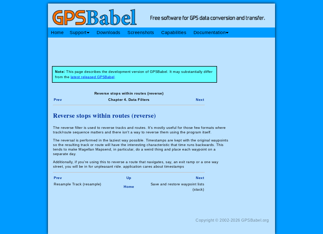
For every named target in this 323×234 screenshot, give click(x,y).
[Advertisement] (144, 50)
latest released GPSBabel (93, 77)
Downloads (108, 32)
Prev (58, 100)
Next (200, 100)
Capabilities (173, 32)
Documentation (210, 32)
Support (78, 32)
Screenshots (140, 32)
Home (57, 32)
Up (128, 178)
